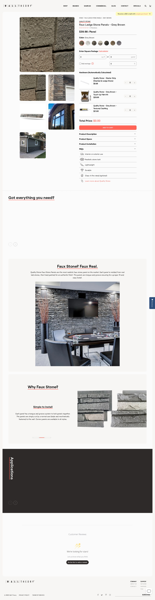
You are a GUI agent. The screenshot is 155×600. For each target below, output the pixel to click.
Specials (137, 6)
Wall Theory (13, 595)
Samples (87, 6)
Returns (143, 584)
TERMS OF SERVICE (38, 595)
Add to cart (108, 127)
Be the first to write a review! (77, 562)
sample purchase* (142, 14)
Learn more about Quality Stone (97, 181)
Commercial (101, 6)
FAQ (142, 589)
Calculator (103, 51)
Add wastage (86, 63)
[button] (10, 244)
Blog (114, 6)
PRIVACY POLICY (24, 595)
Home (81, 18)
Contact (124, 6)
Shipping (143, 586)
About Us (133, 584)
